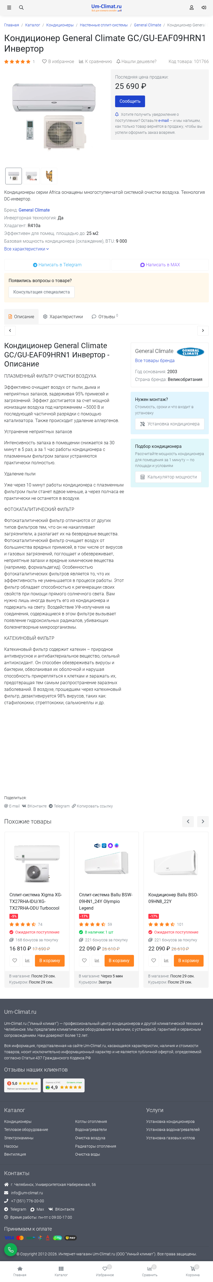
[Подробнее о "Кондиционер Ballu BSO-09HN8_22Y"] (176, 864)
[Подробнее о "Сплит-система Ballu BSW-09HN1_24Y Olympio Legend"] (106, 864)
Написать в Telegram (60, 264)
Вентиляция (15, 1154)
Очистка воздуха (90, 1138)
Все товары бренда (155, 360)
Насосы (11, 1146)
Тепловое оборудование (26, 1129)
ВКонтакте (37, 806)
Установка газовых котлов (170, 1138)
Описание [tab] (24, 316)
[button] (61, 1272)
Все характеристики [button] (24, 249)
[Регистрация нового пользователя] (192, 8)
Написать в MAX (163, 264)
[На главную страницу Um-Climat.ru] (106, 8)
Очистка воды (87, 1154)
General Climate (34, 210)
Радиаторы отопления (95, 1146)
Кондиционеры (18, 1121)
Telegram (62, 806)
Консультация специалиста (41, 292)
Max (40, 1209)
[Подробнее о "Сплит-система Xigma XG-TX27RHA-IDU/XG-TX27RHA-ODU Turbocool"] (37, 864)
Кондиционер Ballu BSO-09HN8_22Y (173, 898)
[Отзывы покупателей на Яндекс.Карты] (22, 1085)
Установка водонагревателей (173, 1129)
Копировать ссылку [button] (95, 806)
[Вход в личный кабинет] (204, 8)
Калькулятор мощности (172, 477)
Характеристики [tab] (66, 316)
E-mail (14, 806)
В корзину (49, 960)
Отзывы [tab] (108, 316)
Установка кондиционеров (170, 1121)
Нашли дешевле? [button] (138, 61)
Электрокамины (19, 1138)
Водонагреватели (91, 1129)
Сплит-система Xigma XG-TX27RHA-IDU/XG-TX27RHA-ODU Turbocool (35, 901)
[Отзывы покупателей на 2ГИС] (64, 1085)
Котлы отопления (91, 1121)
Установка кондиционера (174, 424)
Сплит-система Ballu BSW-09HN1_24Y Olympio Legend (105, 901)
